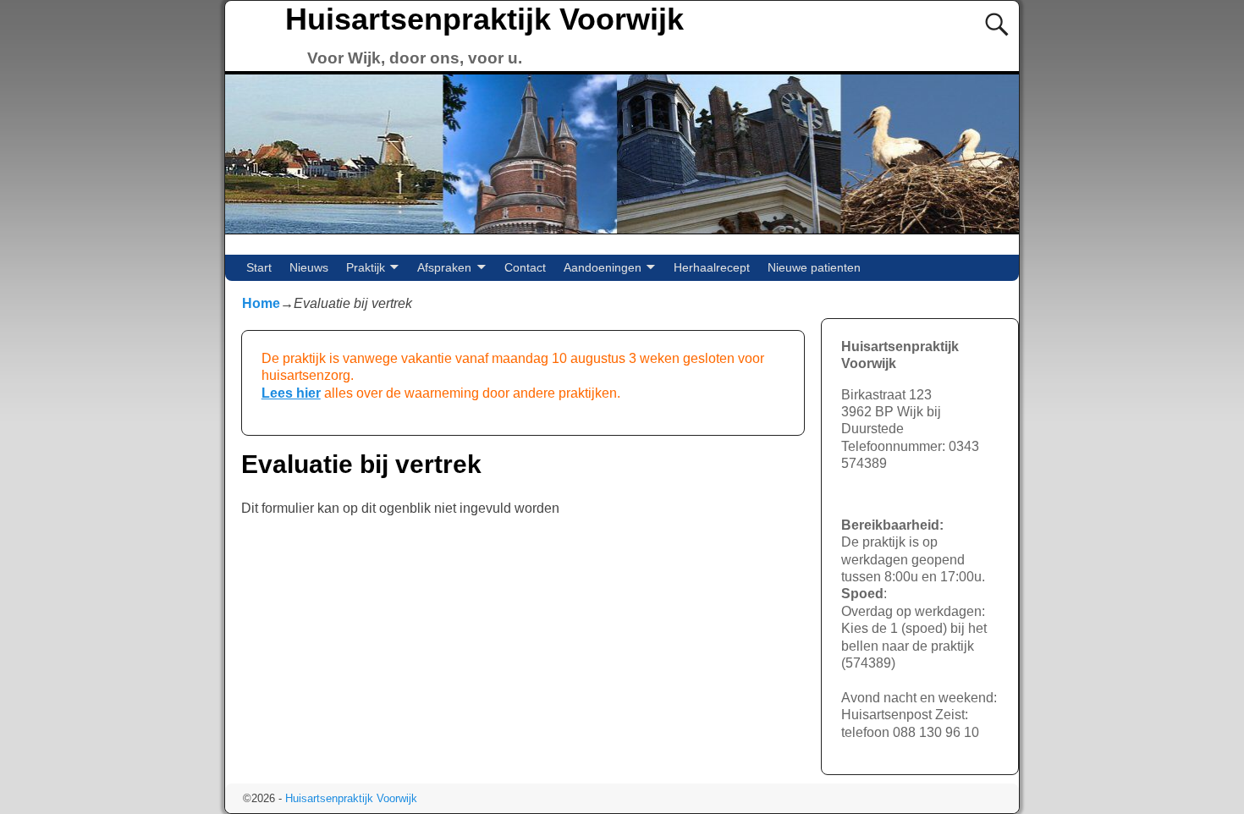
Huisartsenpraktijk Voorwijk (484, 19)
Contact (525, 267)
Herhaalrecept (712, 267)
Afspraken (444, 267)
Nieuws (308, 267)
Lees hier (291, 393)
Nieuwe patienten (814, 267)
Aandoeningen (602, 267)
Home (261, 303)
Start (259, 267)
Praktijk (365, 267)
